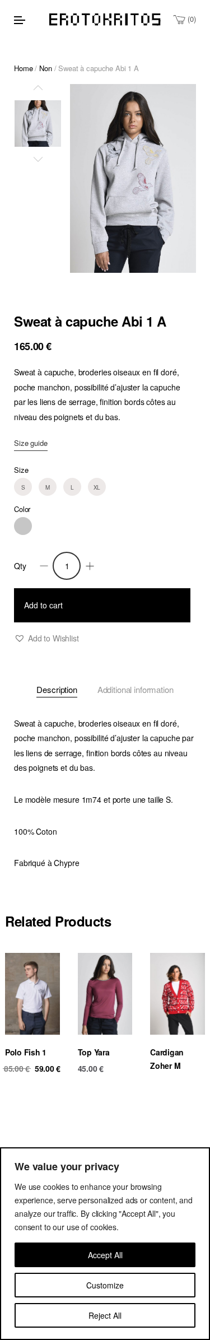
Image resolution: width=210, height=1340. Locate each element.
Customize (105, 1285)
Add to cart (43, 605)
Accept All (105, 1254)
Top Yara (94, 1052)
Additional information (135, 689)
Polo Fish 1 (25, 1052)
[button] (46, 638)
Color (22, 509)
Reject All (105, 1315)
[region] (105, 1243)
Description (56, 689)
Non (45, 68)
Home (23, 68)
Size (21, 469)
